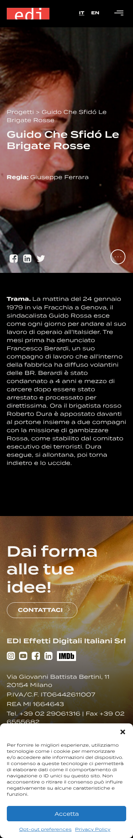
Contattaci (40, 610)
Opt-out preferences (45, 829)
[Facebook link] (36, 657)
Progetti (21, 112)
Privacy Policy (92, 829)
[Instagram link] (11, 657)
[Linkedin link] (48, 657)
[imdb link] (66, 657)
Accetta (67, 813)
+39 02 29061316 (50, 713)
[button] (122, 732)
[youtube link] (23, 657)
